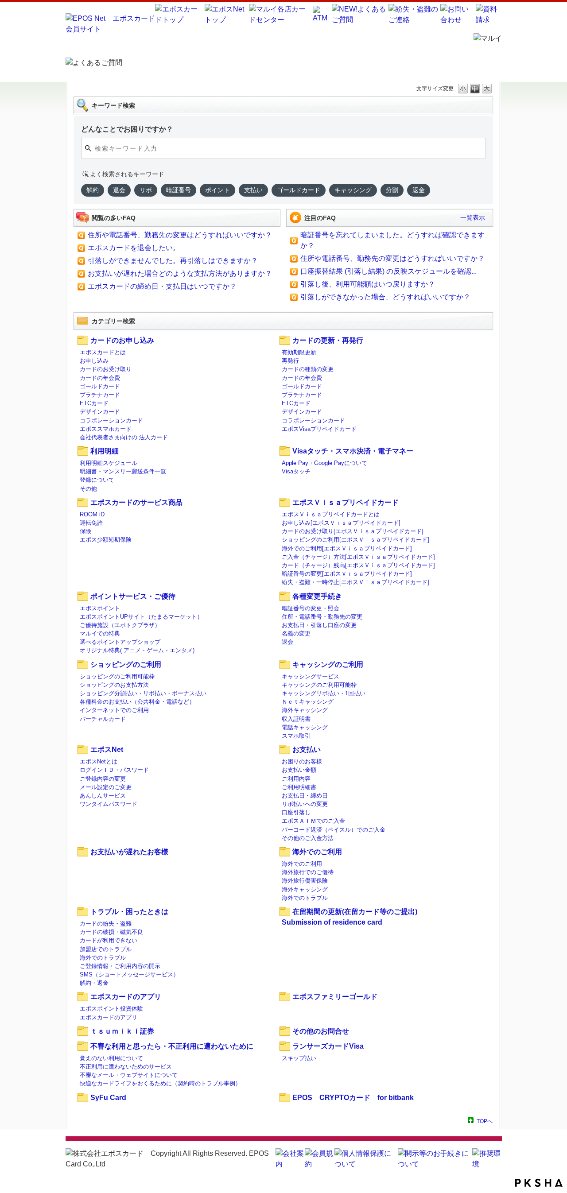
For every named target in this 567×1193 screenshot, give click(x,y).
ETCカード (94, 403)
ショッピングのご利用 (125, 664)
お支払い (306, 749)
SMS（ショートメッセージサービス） (129, 974)
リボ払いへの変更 (305, 804)
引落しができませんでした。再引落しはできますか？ (173, 260)
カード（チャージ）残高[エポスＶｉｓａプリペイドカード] (358, 565)
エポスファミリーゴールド (334, 996)
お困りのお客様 (302, 761)
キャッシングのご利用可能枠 (319, 685)
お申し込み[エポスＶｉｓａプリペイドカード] (341, 522)
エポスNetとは (98, 761)
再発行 (290, 360)
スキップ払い (299, 1058)
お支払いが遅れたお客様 (129, 852)
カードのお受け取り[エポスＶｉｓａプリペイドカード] (352, 531)
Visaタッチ (296, 471)
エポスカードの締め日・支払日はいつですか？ (162, 286)
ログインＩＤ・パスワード (114, 770)
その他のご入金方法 (308, 838)
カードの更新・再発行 (327, 340)
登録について (97, 479)
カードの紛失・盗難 (106, 923)
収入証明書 (296, 719)
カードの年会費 (100, 378)
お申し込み (94, 360)
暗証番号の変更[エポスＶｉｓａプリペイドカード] (347, 573)
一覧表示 (472, 217)
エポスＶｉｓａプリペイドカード (345, 502)
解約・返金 (94, 983)
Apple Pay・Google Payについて (324, 463)
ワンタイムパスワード (108, 804)
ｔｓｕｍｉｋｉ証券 (122, 1031)
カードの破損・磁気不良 (111, 932)
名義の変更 (296, 633)
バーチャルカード (103, 719)
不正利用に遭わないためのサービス (126, 1066)
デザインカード (100, 411)
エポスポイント (100, 608)
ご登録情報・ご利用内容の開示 (120, 966)
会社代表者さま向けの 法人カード (124, 437)
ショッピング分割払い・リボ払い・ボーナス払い (143, 693)
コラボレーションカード (111, 420)
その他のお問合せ (320, 1031)
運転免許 (91, 522)
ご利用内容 (296, 778)
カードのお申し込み (122, 340)
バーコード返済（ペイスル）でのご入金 (333, 829)
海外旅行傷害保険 (305, 880)
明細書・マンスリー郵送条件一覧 (123, 471)
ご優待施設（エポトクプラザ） (120, 625)
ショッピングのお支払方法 (114, 685)
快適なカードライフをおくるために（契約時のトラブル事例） (160, 1083)
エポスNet (106, 749)
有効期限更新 (299, 352)
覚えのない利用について (111, 1058)
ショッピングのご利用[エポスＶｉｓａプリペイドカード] (355, 539)
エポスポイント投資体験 (111, 1008)
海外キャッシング (305, 710)
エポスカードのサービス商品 (136, 502)
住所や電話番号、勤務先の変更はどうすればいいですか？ (180, 235)
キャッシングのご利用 (327, 664)
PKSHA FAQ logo (539, 1183)
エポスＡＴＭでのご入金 (313, 820)
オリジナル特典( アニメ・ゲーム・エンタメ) (137, 650)
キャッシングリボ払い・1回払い (323, 693)
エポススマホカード (106, 429)
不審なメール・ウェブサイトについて (129, 1075)
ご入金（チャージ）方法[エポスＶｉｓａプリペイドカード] (358, 557)
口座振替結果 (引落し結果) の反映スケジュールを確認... (388, 271)
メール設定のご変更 (106, 787)
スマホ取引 (296, 735)
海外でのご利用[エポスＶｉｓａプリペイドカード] (347, 548)
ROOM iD (92, 514)
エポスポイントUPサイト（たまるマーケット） (141, 616)
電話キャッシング (305, 727)
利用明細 (104, 451)
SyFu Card (108, 1097)
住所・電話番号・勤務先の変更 (322, 616)
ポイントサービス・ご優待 (132, 596)
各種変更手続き (317, 596)
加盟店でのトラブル (106, 949)
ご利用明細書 (299, 787)
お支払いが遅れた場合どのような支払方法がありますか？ (180, 273)
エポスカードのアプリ (125, 996)
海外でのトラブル (305, 898)
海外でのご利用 (317, 852)
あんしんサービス (103, 795)
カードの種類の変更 (308, 369)
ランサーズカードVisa (328, 1046)
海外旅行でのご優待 (308, 872)
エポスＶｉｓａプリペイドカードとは (331, 514)
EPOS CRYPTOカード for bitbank (353, 1097)
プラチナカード (100, 394)
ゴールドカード (100, 386)
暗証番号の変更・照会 (310, 608)
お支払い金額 (299, 770)
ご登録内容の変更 (103, 778)
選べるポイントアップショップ (120, 642)
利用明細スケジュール (108, 463)
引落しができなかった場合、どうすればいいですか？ (385, 297)
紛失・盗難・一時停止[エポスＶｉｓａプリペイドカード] (355, 582)
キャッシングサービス (310, 676)
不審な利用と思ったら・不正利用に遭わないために (171, 1046)
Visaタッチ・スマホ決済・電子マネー (352, 451)
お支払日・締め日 (305, 795)
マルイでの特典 (100, 633)
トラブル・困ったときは (129, 911)
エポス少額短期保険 (106, 539)
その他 (88, 488)
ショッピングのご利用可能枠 (117, 676)
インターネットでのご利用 (114, 710)
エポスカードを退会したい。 (134, 248)
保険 (85, 531)
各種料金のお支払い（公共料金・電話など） (137, 701)
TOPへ (485, 1121)
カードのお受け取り (106, 369)
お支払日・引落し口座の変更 (319, 625)
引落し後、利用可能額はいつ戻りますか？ (367, 284)
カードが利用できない (108, 940)
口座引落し (296, 812)
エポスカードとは (103, 352)
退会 (287, 642)
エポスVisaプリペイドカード (319, 429)
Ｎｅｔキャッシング (308, 701)
